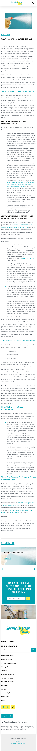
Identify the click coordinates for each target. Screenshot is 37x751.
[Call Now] (33, 3)
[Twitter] (13, 707)
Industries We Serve (7, 659)
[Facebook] (3, 707)
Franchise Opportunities (8, 674)
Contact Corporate (7, 678)
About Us (4, 670)
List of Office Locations (8, 682)
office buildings (23, 227)
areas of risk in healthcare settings (22, 225)
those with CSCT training (27, 258)
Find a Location (9, 646)
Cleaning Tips (5, 34)
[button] (4, 3)
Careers (3, 689)
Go (28, 598)
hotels (8, 227)
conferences (14, 227)
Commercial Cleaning (7, 656)
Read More (7, 558)
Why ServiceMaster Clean (9, 663)
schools (3, 227)
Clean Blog (4, 685)
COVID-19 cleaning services (26, 503)
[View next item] (34, 569)
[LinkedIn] (8, 707)
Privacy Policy (5, 697)
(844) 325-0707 (14, 512)
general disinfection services (11, 505)
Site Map (18, 741)
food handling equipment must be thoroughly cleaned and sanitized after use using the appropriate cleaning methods (20, 184)
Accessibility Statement (8, 693)
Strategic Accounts (7, 667)
